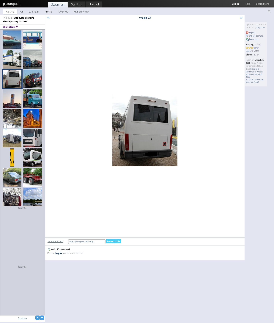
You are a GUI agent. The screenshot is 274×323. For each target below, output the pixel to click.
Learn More (262, 3)
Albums (10, 11)
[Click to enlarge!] (144, 128)
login (58, 253)
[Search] (269, 11)
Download (253, 39)
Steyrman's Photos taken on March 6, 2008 (254, 74)
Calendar (34, 11)
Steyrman (57, 4)
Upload (94, 4)
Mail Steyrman (81, 11)
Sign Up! (76, 4)
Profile (48, 11)
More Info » (255, 68)
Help (247, 3)
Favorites (63, 11)
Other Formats (256, 35)
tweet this (113, 241)
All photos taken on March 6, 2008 (255, 80)
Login (235, 3)
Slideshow (22, 318)
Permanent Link (55, 241)
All (21, 11)
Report (252, 32)
